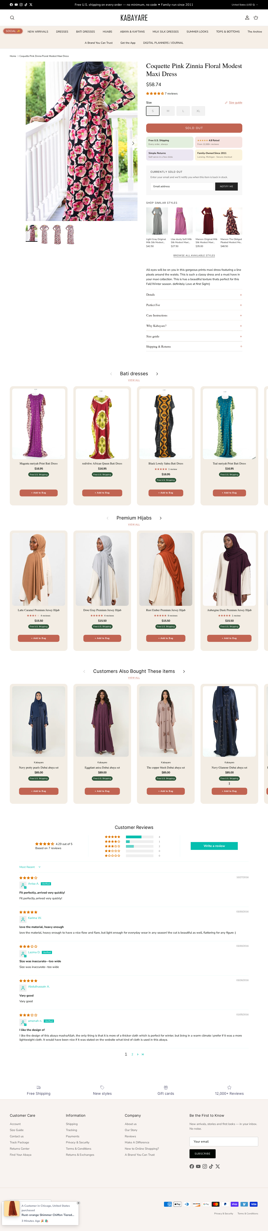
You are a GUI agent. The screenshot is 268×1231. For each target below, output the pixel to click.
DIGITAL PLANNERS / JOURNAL (163, 43)
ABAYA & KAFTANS (132, 32)
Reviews (130, 1136)
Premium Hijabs (134, 518)
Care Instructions (156, 315)
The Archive (255, 32)
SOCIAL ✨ (13, 31)
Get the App (127, 43)
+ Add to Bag (38, 492)
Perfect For (153, 305)
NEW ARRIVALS (38, 32)
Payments (72, 1136)
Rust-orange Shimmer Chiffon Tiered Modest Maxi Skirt (48, 1215)
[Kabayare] (134, 17)
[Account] (246, 17)
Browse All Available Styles (194, 255)
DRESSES (62, 32)
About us (131, 1124)
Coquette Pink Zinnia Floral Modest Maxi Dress (44, 55)
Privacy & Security (77, 1142)
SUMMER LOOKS (197, 32)
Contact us (17, 1136)
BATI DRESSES (85, 32)
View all (134, 380)
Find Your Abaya (20, 1155)
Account (15, 1124)
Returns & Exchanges (80, 1155)
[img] (28, 878)
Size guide (152, 336)
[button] (155, 93)
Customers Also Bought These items (134, 671)
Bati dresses (134, 373)
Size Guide (17, 1130)
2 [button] (132, 1054)
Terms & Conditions (78, 1149)
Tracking (71, 1130)
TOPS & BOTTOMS (228, 32)
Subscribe (203, 1154)
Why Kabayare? (156, 325)
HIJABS (107, 32)
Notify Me (226, 186)
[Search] (12, 17)
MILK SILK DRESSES (166, 32)
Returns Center (19, 1149)
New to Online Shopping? (142, 1149)
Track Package (19, 1142)
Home (13, 55)
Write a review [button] (214, 846)
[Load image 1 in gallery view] (82, 141)
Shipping (72, 1124)
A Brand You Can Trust (99, 43)
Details (150, 294)
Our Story (131, 1130)
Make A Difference (137, 1142)
